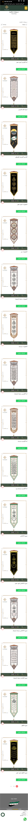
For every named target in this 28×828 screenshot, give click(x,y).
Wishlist (23, 815)
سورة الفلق (24, 725)
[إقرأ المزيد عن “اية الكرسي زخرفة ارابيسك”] (2, 392)
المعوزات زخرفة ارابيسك (21, 299)
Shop (15, 13)
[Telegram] (23, 1)
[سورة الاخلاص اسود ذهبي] (14, 565)
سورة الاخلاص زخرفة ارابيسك (20, 630)
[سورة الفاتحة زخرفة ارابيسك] (14, 659)
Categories (24, 814)
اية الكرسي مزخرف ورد (21, 488)
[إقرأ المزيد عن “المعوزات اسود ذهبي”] (2, 202)
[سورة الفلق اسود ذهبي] (14, 754)
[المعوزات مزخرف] (14, 328)
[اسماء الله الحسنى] (14, 91)
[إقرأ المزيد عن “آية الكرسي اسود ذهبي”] (2, 60)
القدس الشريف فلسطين (21, 157)
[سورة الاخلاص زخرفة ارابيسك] (14, 612)
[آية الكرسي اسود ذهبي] (14, 44)
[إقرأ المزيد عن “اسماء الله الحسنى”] (2, 108)
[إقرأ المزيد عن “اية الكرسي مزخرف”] (2, 439)
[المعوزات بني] (14, 233)
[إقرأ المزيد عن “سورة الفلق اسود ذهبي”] (2, 771)
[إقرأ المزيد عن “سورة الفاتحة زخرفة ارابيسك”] (2, 676)
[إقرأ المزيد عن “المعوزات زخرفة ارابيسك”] (2, 297)
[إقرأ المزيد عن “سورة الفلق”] (2, 723)
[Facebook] (18, 1)
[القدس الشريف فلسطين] (14, 138)
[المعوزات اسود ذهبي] (14, 186)
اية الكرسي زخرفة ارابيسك (20, 393)
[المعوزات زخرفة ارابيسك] (14, 280)
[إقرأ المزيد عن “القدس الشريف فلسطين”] (2, 155)
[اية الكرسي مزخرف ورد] (14, 470)
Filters (24, 24)
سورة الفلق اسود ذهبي (21, 772)
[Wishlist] (2, 28)
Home (12, 13)
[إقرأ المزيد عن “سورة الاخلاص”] (2, 534)
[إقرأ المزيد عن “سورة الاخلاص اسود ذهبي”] (2, 581)
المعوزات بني (24, 251)
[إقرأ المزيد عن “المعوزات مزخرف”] (2, 344)
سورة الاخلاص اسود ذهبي (21, 583)
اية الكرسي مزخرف (22, 441)
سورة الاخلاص (23, 536)
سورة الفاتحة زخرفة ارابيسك (20, 678)
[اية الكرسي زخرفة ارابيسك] (14, 375)
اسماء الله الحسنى (22, 109)
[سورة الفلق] (14, 707)
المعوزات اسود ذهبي (22, 204)
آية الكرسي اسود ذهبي (21, 62)
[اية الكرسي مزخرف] (14, 422)
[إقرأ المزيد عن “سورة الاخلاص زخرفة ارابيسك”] (2, 629)
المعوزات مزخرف (23, 346)
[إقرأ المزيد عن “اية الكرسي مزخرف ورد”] (2, 487)
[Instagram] (21, 1)
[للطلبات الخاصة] (25, 819)
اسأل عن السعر (21, 69)
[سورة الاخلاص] (14, 517)
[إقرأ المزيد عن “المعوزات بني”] (2, 250)
